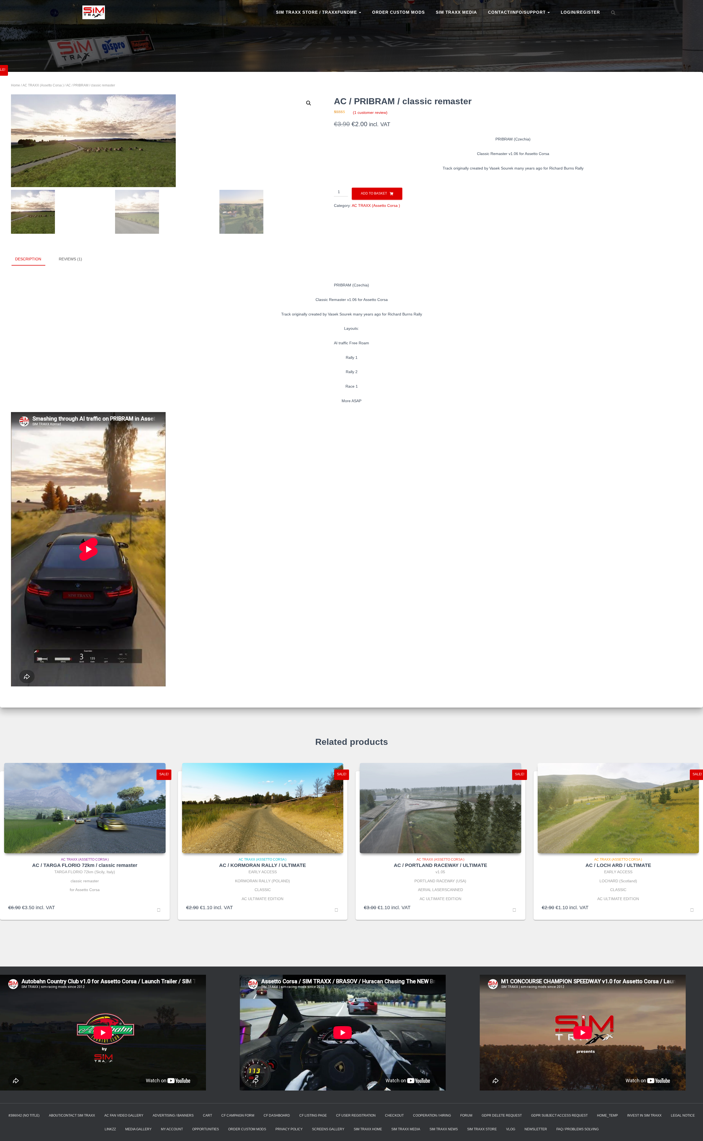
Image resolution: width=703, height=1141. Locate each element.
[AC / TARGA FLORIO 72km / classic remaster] (85, 808)
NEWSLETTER (536, 1129)
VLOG (510, 1129)
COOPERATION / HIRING (432, 1115)
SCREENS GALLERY (328, 1129)
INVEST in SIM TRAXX (644, 1115)
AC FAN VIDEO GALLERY (123, 1115)
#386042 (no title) (24, 1115)
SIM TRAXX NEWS (443, 1129)
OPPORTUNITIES (205, 1129)
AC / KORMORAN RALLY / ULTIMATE (262, 865)
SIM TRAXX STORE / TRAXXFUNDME (317, 12)
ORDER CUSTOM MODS (398, 12)
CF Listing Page (313, 1115)
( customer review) (370, 112)
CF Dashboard (277, 1115)
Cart (207, 1115)
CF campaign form (237, 1115)
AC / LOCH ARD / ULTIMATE (618, 865)
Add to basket (374, 193)
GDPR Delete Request (502, 1115)
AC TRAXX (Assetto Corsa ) (43, 85)
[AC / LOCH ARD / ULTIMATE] (618, 808)
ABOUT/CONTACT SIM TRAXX (72, 1115)
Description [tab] (28, 259)
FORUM (466, 1115)
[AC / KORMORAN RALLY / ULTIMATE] (263, 808)
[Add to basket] (158, 910)
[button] (309, 103)
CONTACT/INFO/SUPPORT (517, 12)
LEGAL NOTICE (683, 1115)
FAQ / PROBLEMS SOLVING (577, 1129)
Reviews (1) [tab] (70, 259)
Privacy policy (289, 1129)
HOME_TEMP (607, 1115)
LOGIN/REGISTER (580, 12)
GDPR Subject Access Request (559, 1115)
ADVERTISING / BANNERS (173, 1115)
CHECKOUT (394, 1115)
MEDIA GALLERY (138, 1129)
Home (15, 85)
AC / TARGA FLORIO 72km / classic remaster (84, 865)
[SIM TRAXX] (93, 12)
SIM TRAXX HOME (368, 1129)
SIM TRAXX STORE (482, 1129)
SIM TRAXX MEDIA (456, 12)
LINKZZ (110, 1129)
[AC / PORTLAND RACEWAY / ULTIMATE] (440, 808)
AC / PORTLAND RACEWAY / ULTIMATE (440, 865)
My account (172, 1129)
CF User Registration (356, 1115)
